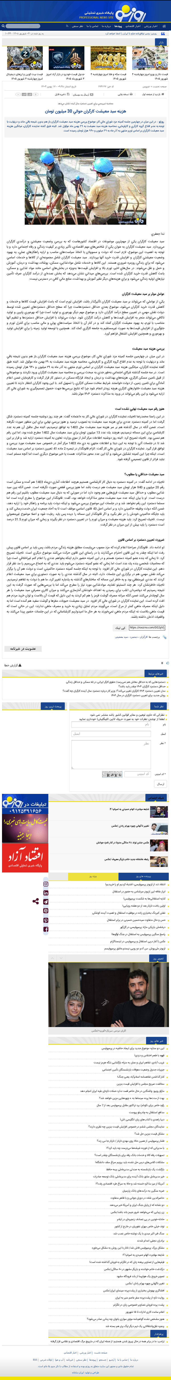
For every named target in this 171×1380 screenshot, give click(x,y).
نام (164, 724)
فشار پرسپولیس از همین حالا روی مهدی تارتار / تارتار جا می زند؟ (130, 1141)
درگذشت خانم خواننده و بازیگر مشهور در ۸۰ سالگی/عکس (134, 1269)
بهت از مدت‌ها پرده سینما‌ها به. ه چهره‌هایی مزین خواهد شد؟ (131, 1098)
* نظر (163, 743)
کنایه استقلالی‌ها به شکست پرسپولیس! (144, 899)
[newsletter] (23, 649)
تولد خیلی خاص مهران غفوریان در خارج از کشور (139, 1226)
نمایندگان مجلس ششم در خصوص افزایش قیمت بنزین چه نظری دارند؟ (126, 1127)
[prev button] (61, 958)
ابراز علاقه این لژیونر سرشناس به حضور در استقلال (138, 891)
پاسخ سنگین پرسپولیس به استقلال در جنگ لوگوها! (138, 934)
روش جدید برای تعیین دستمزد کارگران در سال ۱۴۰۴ (138, 695)
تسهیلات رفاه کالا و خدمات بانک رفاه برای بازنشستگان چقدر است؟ (129, 1155)
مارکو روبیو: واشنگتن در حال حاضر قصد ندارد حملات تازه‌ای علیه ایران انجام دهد (122, 1091)
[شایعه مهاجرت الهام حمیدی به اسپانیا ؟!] (159, 812)
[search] (4, 26)
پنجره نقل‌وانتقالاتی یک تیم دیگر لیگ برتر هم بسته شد (135, 1326)
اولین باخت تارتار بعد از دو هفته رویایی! (143, 906)
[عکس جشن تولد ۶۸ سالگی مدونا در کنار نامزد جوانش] (159, 845)
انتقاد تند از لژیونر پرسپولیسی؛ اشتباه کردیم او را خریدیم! (135, 884)
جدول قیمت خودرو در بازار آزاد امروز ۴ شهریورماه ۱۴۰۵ (65, 76)
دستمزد (134, 637)
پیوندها (118, 26)
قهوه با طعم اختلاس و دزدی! (149, 1055)
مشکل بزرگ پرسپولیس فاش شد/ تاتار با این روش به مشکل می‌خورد (128, 1248)
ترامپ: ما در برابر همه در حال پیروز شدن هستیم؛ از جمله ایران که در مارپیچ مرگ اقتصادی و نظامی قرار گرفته (107, 1341)
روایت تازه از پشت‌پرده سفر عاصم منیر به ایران (139, 1298)
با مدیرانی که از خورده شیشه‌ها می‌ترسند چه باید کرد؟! (135, 1148)
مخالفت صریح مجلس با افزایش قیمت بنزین (140, 1084)
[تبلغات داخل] (25, 804)
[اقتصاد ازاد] (25, 857)
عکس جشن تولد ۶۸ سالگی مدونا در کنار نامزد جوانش (122, 843)
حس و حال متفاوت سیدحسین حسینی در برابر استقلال (136, 920)
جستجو (102, 1360)
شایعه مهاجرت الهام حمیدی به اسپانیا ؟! (129, 809)
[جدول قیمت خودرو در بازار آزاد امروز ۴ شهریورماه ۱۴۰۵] (65, 58)
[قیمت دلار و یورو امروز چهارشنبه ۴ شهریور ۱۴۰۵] (148, 58)
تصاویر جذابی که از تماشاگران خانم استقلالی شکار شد (109, 1030)
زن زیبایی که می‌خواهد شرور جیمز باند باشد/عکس (137, 1212)
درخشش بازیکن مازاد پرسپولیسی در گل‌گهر (142, 927)
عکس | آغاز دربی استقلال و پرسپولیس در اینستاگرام (137, 941)
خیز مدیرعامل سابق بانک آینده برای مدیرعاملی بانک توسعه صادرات (128, 1176)
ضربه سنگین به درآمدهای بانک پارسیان (143, 1191)
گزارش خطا (11, 665)
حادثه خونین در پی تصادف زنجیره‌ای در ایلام (140, 1219)
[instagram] (45, 885)
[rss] (67, 26)
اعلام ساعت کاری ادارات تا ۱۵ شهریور (145, 1312)
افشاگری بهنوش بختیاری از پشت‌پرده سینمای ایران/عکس (133, 1290)
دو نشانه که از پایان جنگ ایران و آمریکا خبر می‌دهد (137, 1205)
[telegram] (45, 902)
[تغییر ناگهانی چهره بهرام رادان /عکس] (159, 829)
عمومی (146, 86)
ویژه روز (93, 876)
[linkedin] (45, 894)
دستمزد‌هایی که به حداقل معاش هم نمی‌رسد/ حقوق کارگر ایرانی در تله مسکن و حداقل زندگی (115, 682)
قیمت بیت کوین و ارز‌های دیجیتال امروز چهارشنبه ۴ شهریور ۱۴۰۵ (24, 76)
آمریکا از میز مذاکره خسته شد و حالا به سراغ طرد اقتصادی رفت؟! (130, 1184)
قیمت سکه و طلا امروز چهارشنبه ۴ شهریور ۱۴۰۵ (108, 76)
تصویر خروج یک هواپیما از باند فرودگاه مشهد (140, 1276)
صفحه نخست (160, 86)
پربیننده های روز (143, 876)
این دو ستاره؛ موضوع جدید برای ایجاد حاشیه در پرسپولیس (133, 1048)
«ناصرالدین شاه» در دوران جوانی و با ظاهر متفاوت (137, 1198)
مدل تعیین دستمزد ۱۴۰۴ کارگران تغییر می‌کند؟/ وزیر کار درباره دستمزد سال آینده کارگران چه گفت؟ (114, 691)
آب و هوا (59, 1360)
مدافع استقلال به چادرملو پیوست (146, 1112)
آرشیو (111, 1360)
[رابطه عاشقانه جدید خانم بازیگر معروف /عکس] (159, 862)
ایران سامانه (78, 1372)
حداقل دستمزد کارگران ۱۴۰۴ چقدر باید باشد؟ (141, 686)
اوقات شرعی (46, 1360)
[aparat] (45, 910)
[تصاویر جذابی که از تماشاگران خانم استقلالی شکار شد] (108, 1022)
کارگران (144, 637)
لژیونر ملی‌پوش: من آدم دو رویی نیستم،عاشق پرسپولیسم (134, 948)
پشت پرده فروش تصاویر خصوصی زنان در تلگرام (138, 1305)
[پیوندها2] (25, 828)
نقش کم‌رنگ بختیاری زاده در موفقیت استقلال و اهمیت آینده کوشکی (128, 913)
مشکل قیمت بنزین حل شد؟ (149, 1134)
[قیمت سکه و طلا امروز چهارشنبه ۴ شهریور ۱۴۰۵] (106, 58)
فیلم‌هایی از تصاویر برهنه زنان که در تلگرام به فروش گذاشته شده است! (127, 1262)
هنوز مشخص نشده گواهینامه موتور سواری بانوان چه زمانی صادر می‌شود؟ (125, 1319)
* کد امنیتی (160, 774)
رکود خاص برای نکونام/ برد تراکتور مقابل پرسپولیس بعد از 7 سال (130, 1105)
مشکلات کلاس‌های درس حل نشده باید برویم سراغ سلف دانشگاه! (129, 1162)
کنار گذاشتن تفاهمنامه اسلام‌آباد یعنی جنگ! (140, 1077)
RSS (35, 1360)
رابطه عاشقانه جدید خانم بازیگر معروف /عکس (126, 860)
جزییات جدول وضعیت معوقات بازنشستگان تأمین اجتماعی (133, 1070)
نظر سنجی (77, 26)
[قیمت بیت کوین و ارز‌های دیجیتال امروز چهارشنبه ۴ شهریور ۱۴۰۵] (23, 58)
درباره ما (106, 26)
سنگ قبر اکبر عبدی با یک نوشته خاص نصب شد (138, 1233)
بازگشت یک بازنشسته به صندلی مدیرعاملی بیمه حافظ (135, 1169)
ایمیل (163, 733)
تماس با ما (92, 26)
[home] (162, 26)
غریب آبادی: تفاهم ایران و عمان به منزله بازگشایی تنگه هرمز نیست (129, 1062)
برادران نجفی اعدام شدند (150, 1241)
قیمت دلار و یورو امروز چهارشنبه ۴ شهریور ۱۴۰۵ (150, 76)
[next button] (52, 958)
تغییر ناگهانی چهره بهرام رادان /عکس (130, 826)
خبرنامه (69, 1360)
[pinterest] (45, 921)
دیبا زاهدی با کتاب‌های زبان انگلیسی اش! (142, 1119)
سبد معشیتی (121, 637)
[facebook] (45, 930)
